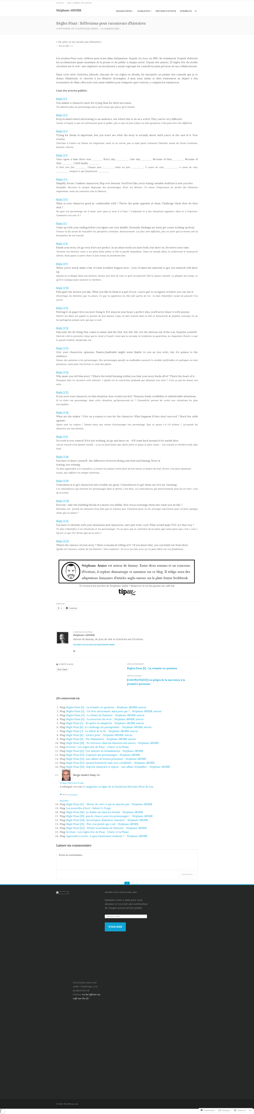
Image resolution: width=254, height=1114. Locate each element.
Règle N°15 (62, 392)
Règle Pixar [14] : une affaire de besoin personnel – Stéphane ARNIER (106, 758)
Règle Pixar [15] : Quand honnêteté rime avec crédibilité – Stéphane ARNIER (110, 762)
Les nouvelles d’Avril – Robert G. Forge (88, 808)
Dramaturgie (124, 11)
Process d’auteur (166, 11)
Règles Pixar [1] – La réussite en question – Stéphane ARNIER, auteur (106, 707)
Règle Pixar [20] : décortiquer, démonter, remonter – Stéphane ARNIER (107, 820)
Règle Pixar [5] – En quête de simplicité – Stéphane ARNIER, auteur (105, 723)
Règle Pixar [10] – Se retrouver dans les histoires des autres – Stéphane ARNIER (112, 743)
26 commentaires (110, 29)
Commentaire (187, 874)
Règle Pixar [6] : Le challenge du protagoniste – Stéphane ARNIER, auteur (109, 727)
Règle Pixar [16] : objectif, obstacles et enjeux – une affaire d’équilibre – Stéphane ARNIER (118, 766)
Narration (143, 11)
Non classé (62, 669)
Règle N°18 (62, 456)
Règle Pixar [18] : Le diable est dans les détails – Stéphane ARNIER (104, 812)
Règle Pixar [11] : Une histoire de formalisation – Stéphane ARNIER (104, 750)
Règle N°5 (61, 179)
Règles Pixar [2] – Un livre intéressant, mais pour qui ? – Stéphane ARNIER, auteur (114, 711)
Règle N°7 (61, 223)
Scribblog (186, 11)
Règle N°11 (62, 308)
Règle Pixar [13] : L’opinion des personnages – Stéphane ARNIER (103, 754)
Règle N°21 (62, 521)
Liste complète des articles (79, 3)
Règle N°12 (62, 328)
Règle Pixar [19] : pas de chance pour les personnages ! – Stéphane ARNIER (109, 816)
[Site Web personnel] (74, 651)
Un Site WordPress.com (67, 1104)
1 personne (73, 794)
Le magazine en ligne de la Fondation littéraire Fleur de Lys (118, 786)
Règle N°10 (62, 287)
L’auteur (60, 3)
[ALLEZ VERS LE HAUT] (127, 883)
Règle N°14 (62, 372)
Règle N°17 (62, 436)
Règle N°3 (62, 131)
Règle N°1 (61, 98)
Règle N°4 (61, 155)
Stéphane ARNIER (68, 10)
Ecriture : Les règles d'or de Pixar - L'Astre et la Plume (97, 832)
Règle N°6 (62, 199)
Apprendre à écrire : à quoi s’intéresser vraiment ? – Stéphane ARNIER (106, 836)
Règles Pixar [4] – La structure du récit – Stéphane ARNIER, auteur (105, 719)
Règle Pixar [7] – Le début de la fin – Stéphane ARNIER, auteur (102, 731)
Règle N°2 (61, 115)
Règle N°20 (62, 500)
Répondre (64, 801)
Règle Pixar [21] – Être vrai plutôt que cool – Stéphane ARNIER (102, 824)
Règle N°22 (62, 541)
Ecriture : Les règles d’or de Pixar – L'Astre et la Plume (97, 747)
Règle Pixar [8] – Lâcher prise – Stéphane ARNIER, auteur (99, 735)
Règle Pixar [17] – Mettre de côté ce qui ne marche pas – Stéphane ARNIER (109, 804)
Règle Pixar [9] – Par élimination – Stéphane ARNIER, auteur (101, 739)
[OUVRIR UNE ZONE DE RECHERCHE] (196, 11)
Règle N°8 (62, 243)
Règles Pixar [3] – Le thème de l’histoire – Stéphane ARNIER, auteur (105, 715)
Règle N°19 (62, 480)
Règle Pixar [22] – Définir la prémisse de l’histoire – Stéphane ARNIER (106, 828)
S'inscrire (115, 926)
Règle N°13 (62, 348)
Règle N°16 (62, 412)
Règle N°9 (62, 263)
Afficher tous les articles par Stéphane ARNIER (94, 645)
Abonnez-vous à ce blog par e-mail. (121, 892)
